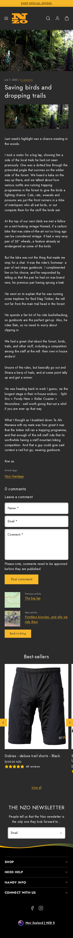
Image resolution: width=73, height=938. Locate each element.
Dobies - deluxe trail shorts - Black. (33, 755)
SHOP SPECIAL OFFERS (36, 3)
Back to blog (18, 633)
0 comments (26, 80)
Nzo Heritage (14, 476)
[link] (57, 18)
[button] (6, 18)
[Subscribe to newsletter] (61, 833)
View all (36, 788)
